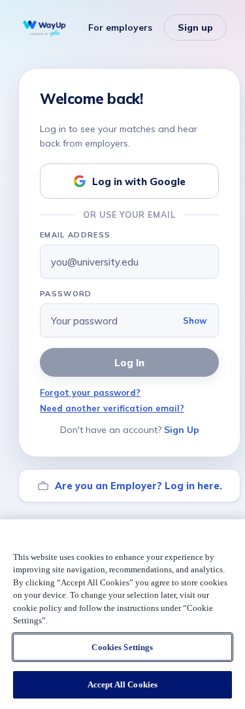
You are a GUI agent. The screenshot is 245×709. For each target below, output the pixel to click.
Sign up (195, 27)
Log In (129, 362)
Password (66, 293)
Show (194, 320)
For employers (120, 27)
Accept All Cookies (122, 684)
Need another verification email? (112, 408)
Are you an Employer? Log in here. (138, 485)
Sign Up (181, 430)
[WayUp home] (44, 27)
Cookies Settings (122, 647)
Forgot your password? (90, 392)
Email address (75, 234)
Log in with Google (139, 181)
